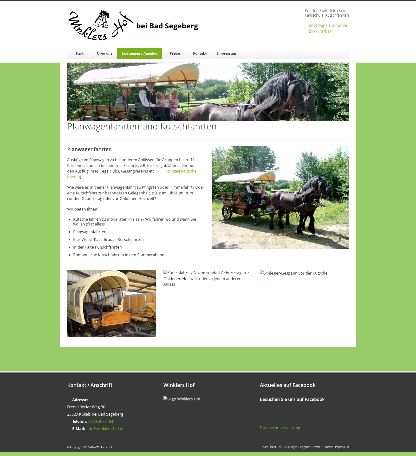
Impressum (226, 53)
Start (79, 53)
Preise (175, 53)
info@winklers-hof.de (328, 25)
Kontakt (200, 53)
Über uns (104, 53)
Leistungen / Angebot (140, 53)
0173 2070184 (321, 31)
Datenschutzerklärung (280, 427)
